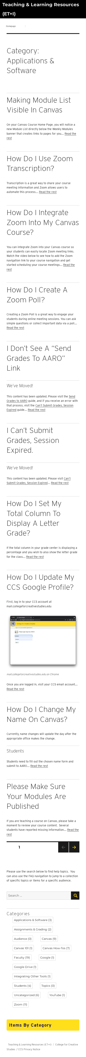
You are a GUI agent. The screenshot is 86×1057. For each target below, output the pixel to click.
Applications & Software (33, 920)
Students (22, 986)
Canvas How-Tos (56, 948)
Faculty (22, 957)
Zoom (20, 1004)
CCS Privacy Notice (29, 1049)
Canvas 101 (23, 948)
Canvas (49, 939)
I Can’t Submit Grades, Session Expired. (33, 440)
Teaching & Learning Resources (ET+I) (30, 1044)
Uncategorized (26, 995)
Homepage (11, 26)
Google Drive (25, 967)
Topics (48, 986)
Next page (74, 852)
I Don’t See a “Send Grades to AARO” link (39, 358)
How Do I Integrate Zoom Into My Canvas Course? (43, 222)
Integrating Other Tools (32, 976)
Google (47, 957)
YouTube (57, 995)
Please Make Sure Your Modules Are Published (36, 796)
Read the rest (48, 192)
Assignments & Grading (32, 929)
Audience (23, 939)
